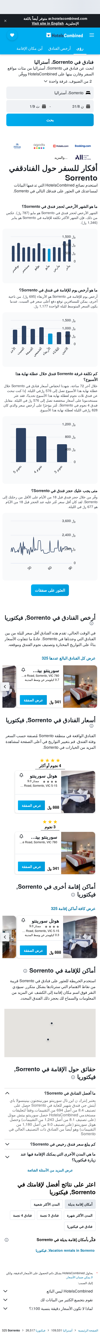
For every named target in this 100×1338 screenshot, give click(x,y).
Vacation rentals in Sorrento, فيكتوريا (65, 1250)
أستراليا (67, 1330)
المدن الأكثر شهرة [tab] (79, 1215)
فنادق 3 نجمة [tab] (49, 1215)
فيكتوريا (40, 1330)
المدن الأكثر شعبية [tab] (47, 1204)
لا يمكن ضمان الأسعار (80, 1277)
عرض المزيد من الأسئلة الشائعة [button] (50, 1170)
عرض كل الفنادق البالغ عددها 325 (69, 658)
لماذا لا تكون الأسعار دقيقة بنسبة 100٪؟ (61, 1308)
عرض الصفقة (33, 700)
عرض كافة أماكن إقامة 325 (73, 908)
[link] (50, 590)
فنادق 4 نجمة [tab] (22, 1215)
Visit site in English (48, 23)
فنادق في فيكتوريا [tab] (79, 1226)
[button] (5, 20)
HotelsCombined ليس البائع (70, 1291)
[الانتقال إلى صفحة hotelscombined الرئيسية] (64, 35)
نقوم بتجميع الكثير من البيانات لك (66, 1299)
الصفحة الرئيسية (88, 1330)
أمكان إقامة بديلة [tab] (80, 1204)
